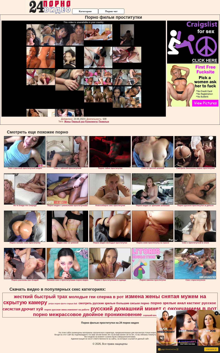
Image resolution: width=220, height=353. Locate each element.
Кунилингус (91, 121)
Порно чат (111, 11)
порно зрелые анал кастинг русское (183, 303)
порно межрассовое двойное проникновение (87, 314)
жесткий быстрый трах (40, 296)
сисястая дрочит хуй (23, 309)
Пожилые (104, 121)
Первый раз (78, 121)
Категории (85, 11)
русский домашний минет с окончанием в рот (154, 308)
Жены (67, 121)
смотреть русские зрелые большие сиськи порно (114, 303)
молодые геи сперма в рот (96, 296)
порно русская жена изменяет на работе (66, 309)
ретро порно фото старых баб (62, 303)
